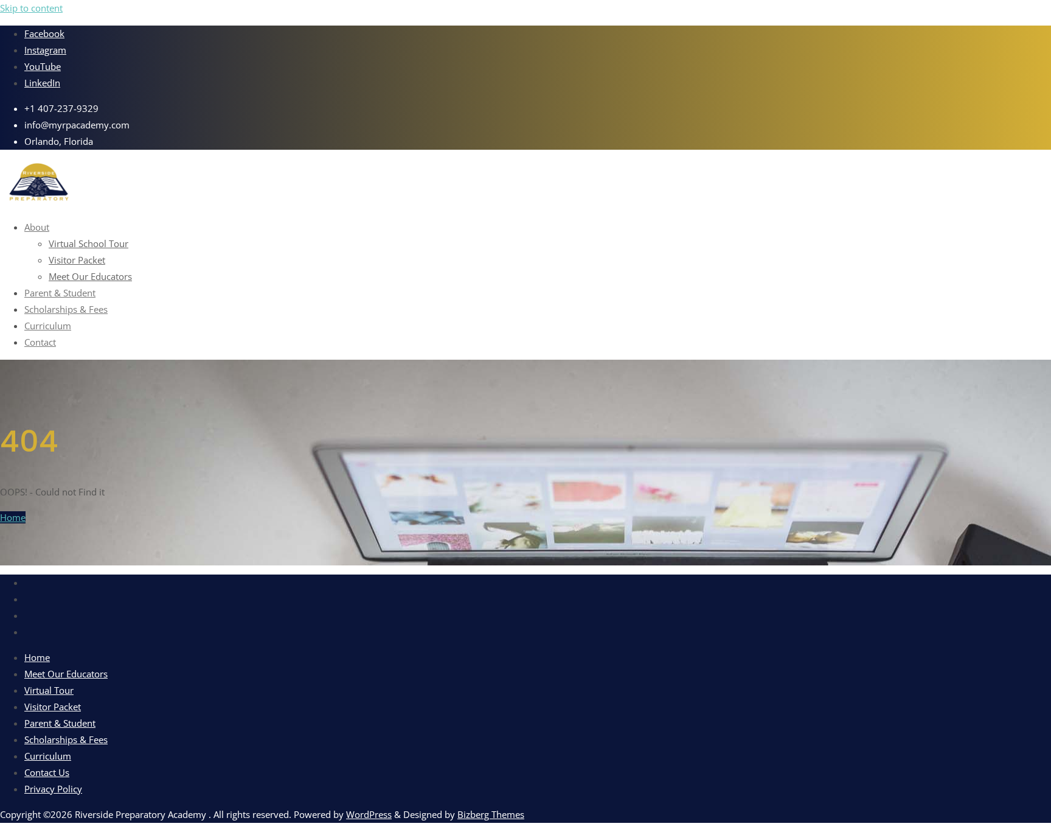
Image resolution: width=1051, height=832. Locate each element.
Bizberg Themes (490, 814)
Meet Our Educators (66, 674)
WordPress (369, 814)
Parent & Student (59, 723)
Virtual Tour (49, 690)
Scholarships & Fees (66, 739)
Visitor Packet (52, 707)
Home (13, 517)
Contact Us (46, 772)
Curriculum (47, 756)
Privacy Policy (53, 789)
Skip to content (31, 8)
